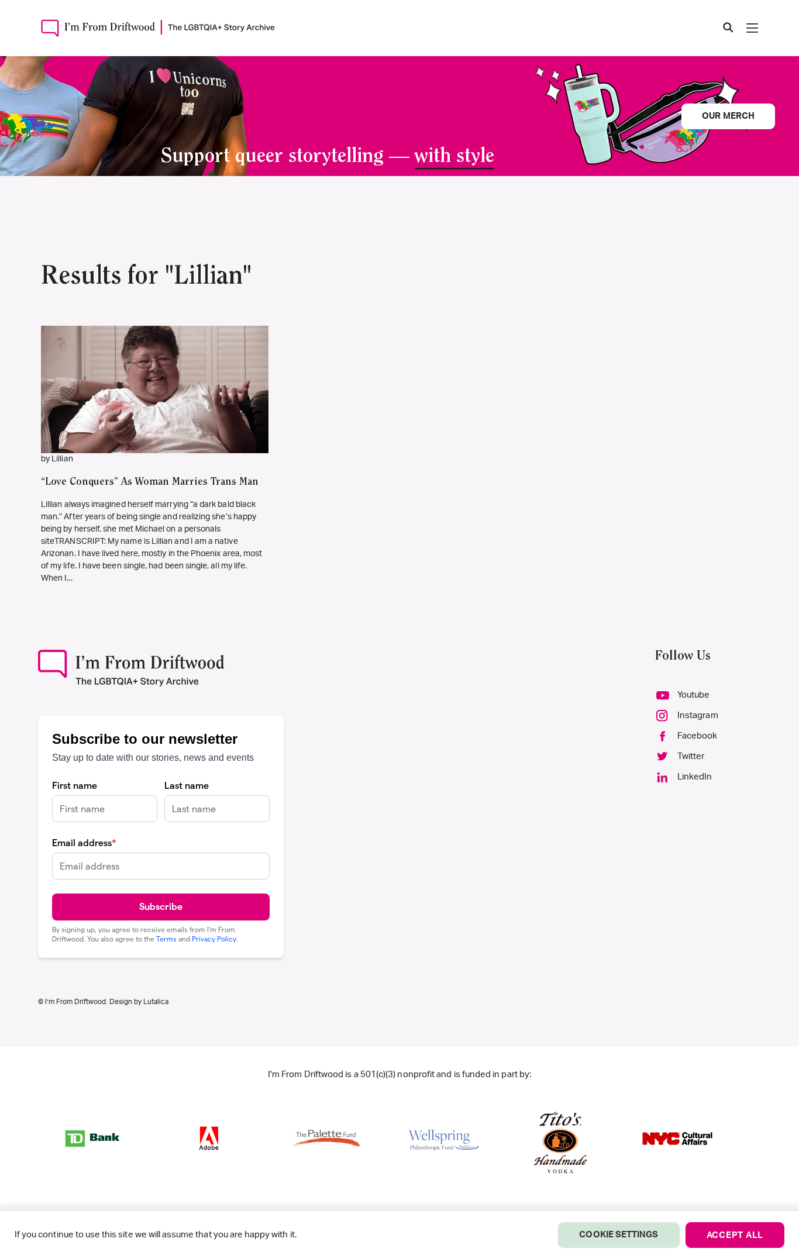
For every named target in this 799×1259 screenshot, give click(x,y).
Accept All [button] (735, 1235)
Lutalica (155, 1001)
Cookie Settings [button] (618, 1234)
